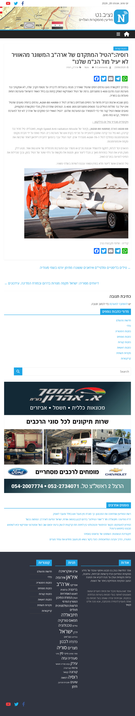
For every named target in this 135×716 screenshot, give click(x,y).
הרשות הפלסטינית (67, 606)
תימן (75, 686)
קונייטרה (67, 668)
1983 (88, 163)
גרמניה (63, 589)
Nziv (87, 67)
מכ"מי (77, 133)
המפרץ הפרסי (70, 601)
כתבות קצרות (121, 48)
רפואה (64, 677)
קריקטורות (126, 358)
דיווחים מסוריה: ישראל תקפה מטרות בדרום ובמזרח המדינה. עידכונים (51, 283)
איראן (72, 576)
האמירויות (65, 594)
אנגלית (30, 128)
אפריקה (74, 585)
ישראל (66, 631)
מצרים (73, 647)
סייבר (66, 653)
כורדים (75, 637)
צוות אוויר (31, 148)
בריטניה (73, 589)
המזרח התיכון (64, 598)
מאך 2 (94, 152)
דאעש (75, 593)
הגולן (75, 597)
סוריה (62, 647)
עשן (77, 152)
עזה (64, 658)
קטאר (65, 672)
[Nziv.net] (126, 34)
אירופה (60, 577)
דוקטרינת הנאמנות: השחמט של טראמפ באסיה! (107, 534)
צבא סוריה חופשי (63, 664)
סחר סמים (73, 653)
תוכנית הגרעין (64, 682)
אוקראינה (65, 571)
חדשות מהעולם (123, 320)
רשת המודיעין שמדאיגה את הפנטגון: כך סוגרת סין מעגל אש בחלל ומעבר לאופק (92, 513)
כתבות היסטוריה (123, 331)
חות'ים (74, 610)
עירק (74, 663)
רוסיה (68, 67)
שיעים (74, 682)
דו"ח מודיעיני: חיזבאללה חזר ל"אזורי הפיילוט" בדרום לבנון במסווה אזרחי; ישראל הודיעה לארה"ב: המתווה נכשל (78, 519)
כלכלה (73, 641)
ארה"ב (75, 67)
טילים (75, 625)
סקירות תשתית (123, 353)
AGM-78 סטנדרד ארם (85, 137)
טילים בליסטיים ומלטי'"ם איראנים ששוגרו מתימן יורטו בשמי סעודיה (85, 267)
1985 (60, 163)
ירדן (75, 632)
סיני (57, 653)
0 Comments (101, 67)
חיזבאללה (69, 615)
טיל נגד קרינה (109, 133)
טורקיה (63, 620)
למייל (128, 605)
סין (61, 653)
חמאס (73, 620)
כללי (129, 325)
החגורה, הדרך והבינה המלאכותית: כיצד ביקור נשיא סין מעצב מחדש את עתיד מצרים (90, 539)
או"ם (75, 571)
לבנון (64, 641)
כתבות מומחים (124, 336)
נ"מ (48, 133)
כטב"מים (68, 636)
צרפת (75, 667)
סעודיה (73, 658)
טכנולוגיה (65, 625)
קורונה (73, 672)
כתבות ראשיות (124, 347)
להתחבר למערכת (119, 304)
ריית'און (35, 137)
